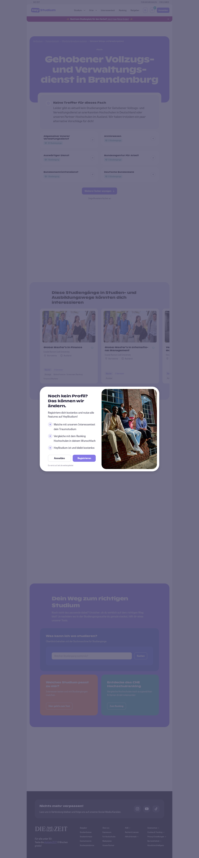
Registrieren (84, 458)
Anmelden (59, 458)
